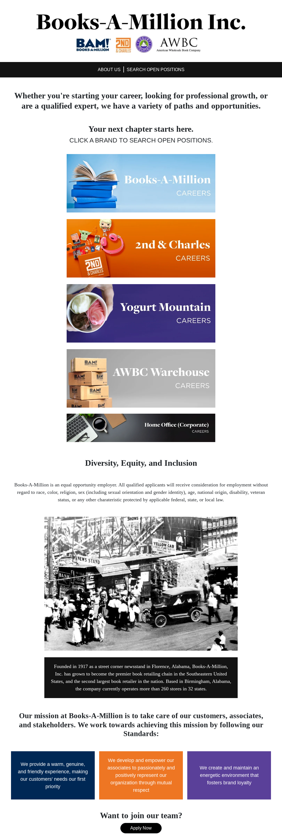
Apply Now (141, 828)
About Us (109, 69)
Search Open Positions (156, 69)
